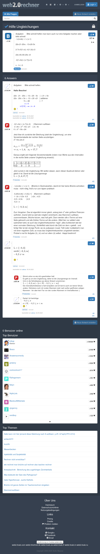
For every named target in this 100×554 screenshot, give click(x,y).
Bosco (12, 349)
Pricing (50, 518)
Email (51, 537)
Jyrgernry (13, 408)
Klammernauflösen (11, 490)
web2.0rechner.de (33, 545)
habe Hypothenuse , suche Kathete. (18, 480)
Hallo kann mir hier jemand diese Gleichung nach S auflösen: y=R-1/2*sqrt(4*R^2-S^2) (39, 434)
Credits (50, 521)
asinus (24, 116)
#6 (93, 313)
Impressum (50, 505)
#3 (93, 238)
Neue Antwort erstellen (86, 14)
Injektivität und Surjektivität (15, 454)
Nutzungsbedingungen (50, 510)
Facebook (51, 535)
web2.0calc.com (18, 545)
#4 (93, 315)
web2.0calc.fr (58, 545)
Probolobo (26, 294)
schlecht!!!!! (8, 439)
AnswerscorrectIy (17, 355)
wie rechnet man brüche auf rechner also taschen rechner (28, 464)
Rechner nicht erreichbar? (14, 459)
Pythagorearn (15, 377)
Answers (11, 78)
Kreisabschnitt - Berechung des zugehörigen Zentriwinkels (28, 469)
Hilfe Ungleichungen (23, 27)
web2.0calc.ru (82, 545)
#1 (93, 119)
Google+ (51, 532)
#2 (93, 181)
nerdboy (13, 415)
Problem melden (51, 524)
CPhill (12, 341)
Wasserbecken (10, 449)
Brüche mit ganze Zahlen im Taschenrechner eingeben (26, 485)
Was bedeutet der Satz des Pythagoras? (20, 474)
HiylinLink (13, 393)
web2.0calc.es (47, 545)
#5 (93, 294)
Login (92, 4)
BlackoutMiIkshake (17, 401)
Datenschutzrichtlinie (50, 507)
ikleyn (12, 384)
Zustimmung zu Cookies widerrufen (50, 542)
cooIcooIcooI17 (16, 370)
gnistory (13, 362)
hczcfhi (7, 444)
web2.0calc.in (70, 545)
